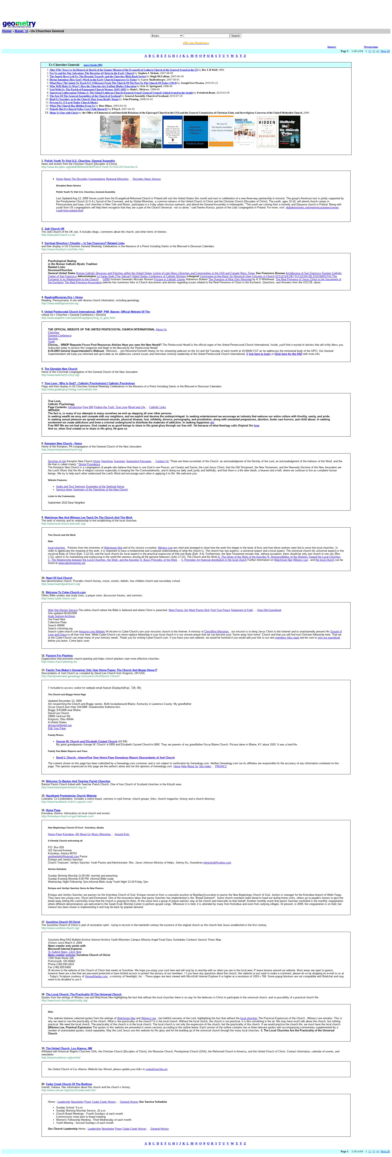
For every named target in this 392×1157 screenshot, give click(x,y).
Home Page (53, 810)
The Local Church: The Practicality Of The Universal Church (83, 994)
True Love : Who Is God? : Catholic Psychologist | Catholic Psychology (90, 383)
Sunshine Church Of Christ (63, 921)
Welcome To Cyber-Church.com (66, 592)
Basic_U (21, 31)
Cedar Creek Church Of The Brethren (69, 1084)
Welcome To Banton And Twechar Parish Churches (78, 781)
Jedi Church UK (54, 228)
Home (6, 31)
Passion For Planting (59, 655)
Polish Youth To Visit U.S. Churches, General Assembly (80, 160)
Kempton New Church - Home (63, 443)
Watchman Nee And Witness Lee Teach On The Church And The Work (88, 517)
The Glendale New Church (61, 368)
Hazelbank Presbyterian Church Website (71, 795)
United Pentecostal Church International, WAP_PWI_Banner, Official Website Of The (97, 311)
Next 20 (385, 51)
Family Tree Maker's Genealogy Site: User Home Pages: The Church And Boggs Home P (101, 670)
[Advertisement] (196, 11)
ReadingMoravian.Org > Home (64, 297)
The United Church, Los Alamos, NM (69, 1048)
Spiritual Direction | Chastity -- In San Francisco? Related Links (85, 243)
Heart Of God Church (59, 577)
